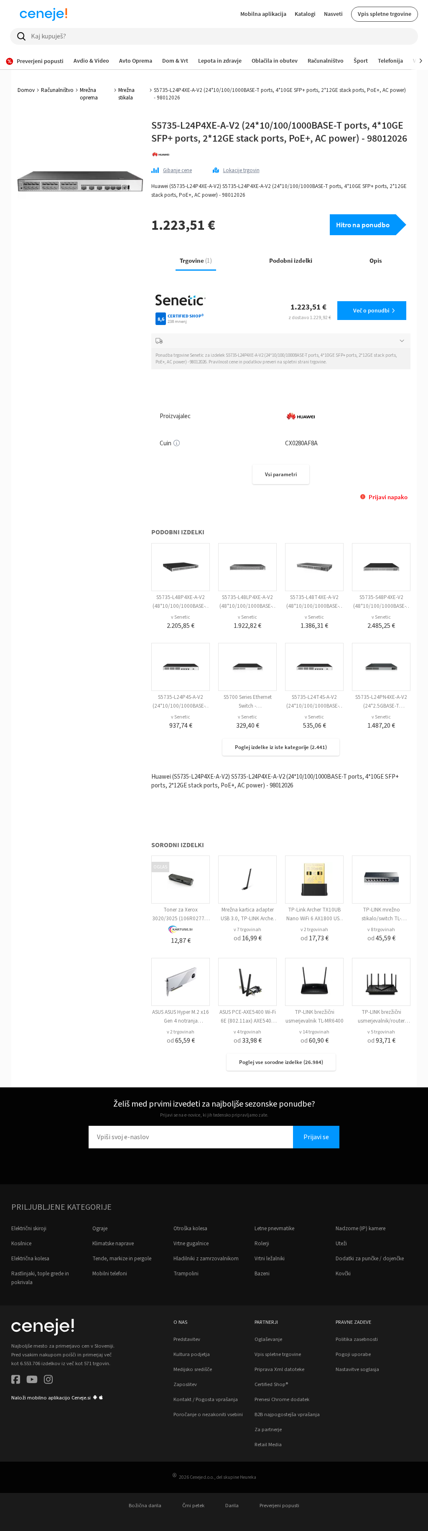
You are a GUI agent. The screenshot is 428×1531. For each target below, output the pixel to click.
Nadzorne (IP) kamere (360, 1228)
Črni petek (193, 1505)
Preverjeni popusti (279, 1505)
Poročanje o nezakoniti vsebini (208, 1414)
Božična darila (145, 1505)
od (248, 938)
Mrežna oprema (89, 94)
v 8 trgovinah (381, 929)
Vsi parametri (281, 474)
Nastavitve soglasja (357, 1369)
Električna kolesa (30, 1258)
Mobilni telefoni (109, 1273)
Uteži (341, 1243)
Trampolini (186, 1273)
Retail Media (268, 1444)
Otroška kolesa (190, 1228)
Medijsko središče (192, 1369)
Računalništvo (57, 90)
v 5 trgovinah (381, 1032)
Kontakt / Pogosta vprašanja (205, 1399)
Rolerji (262, 1243)
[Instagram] (48, 1380)
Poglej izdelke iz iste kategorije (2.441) (281, 747)
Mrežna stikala (126, 94)
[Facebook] (15, 1380)
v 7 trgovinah (247, 929)
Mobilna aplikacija (263, 14)
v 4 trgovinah (247, 1032)
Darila (232, 1505)
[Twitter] (32, 1380)
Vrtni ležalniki (270, 1258)
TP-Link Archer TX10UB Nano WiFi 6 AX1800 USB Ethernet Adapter (314, 918)
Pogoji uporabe (353, 1354)
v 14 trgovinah (314, 1032)
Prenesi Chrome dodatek (282, 1399)
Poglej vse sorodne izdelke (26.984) (281, 1062)
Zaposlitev (185, 1384)
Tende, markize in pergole (121, 1258)
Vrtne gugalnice (191, 1243)
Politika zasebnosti (357, 1339)
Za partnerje (268, 1429)
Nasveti (333, 14)
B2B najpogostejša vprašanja (287, 1414)
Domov (26, 90)
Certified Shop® (271, 1384)
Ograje (99, 1228)
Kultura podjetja (191, 1354)
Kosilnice (21, 1243)
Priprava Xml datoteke (279, 1369)
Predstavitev (186, 1339)
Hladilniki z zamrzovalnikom (206, 1258)
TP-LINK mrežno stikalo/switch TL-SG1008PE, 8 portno (381, 918)
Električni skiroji (28, 1228)
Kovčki (343, 1273)
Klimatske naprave (113, 1243)
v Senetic (180, 617)
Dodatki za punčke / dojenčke (370, 1258)
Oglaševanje (268, 1339)
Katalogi (305, 14)
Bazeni (262, 1273)
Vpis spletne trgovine (384, 14)
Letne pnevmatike (274, 1228)
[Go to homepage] (43, 14)
